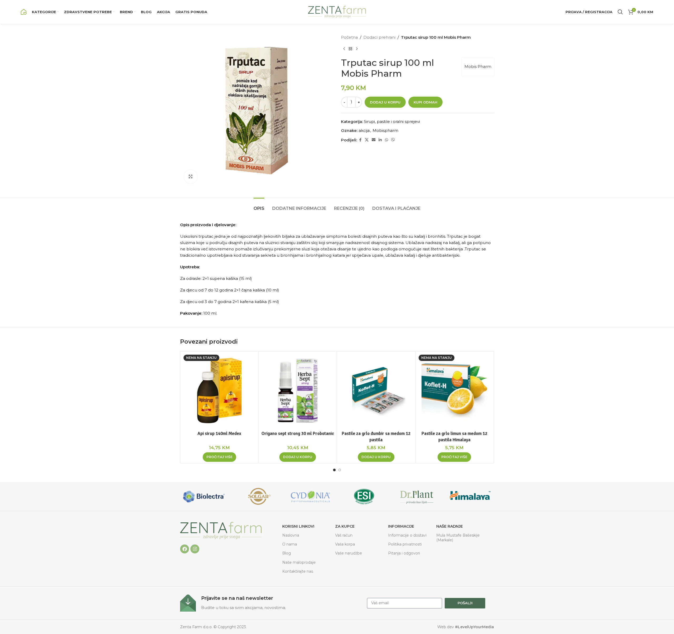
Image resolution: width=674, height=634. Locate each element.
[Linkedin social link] (380, 139)
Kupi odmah (425, 102)
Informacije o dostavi (407, 535)
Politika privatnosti (405, 544)
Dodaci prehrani (379, 37)
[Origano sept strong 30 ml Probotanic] (298, 390)
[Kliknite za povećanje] (190, 176)
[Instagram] (194, 548)
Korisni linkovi (298, 526)
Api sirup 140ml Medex (219, 433)
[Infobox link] (271, 603)
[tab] (259, 206)
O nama (289, 544)
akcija (364, 130)
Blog (286, 553)
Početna (349, 37)
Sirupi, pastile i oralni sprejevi (392, 121)
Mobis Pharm (477, 66)
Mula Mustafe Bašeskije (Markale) (458, 537)
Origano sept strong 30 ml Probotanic (297, 433)
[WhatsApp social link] (386, 139)
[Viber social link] (393, 139)
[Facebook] (184, 548)
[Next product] (357, 49)
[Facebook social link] (360, 139)
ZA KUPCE (345, 526)
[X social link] (366, 139)
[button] (297, 457)
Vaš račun (344, 535)
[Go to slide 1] (334, 470)
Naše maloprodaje (299, 562)
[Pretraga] (620, 12)
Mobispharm (385, 130)
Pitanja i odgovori (404, 553)
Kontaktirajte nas (297, 571)
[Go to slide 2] (339, 470)
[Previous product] (344, 49)
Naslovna (290, 535)
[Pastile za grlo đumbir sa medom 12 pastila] (376, 390)
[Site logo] (24, 11)
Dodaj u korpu (385, 102)
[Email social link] (373, 139)
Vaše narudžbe (348, 553)
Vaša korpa (345, 544)
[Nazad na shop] (350, 49)
